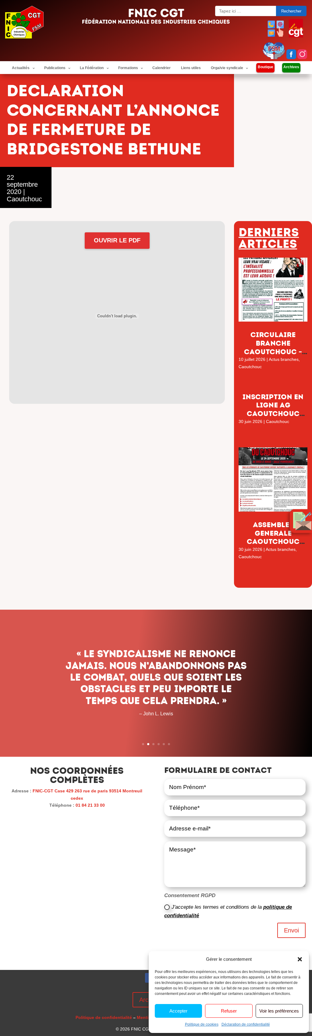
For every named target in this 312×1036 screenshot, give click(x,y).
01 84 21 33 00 (90, 805)
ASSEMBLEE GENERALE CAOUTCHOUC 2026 (273, 537)
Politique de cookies (201, 1024)
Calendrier (161, 68)
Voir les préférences (279, 1010)
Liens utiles (191, 68)
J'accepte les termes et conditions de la (228, 911)
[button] (300, 959)
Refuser (229, 1010)
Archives (291, 67)
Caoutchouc (24, 199)
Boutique (265, 67)
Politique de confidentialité (104, 1017)
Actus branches (284, 359)
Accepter (178, 1010)
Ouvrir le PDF (117, 240)
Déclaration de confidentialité (246, 1024)
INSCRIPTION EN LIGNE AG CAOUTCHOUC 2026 (273, 409)
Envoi (291, 930)
